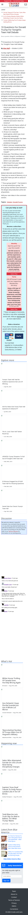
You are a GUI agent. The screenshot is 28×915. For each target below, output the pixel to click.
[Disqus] (14, 594)
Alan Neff (6, 48)
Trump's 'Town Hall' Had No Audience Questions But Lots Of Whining (12, 382)
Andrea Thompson (7, 797)
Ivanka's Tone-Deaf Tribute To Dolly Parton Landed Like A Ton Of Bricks (12, 790)
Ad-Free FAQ (21, 317)
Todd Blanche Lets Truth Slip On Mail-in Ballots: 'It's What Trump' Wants (10, 817)
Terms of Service (13, 531)
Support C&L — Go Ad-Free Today (14, 1)
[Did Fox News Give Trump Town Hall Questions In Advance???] (14, 397)
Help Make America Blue (12, 859)
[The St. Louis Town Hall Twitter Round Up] (14, 422)
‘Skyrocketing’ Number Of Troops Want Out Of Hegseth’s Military (12, 732)
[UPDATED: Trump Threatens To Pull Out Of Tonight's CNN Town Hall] (14, 447)
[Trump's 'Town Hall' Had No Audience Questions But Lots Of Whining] (14, 370)
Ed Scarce (4, 685)
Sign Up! (6, 880)
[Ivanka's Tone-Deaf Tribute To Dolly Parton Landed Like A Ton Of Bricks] (12, 779)
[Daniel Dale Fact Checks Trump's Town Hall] (14, 497)
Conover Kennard (6, 712)
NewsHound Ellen (6, 737)
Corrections (14, 909)
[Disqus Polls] (14, 554)
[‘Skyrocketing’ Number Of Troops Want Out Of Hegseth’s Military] (12, 722)
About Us (14, 894)
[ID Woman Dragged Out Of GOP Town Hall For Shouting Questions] (14, 472)
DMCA (14, 906)
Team (14, 891)
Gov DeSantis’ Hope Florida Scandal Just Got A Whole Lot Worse (10, 706)
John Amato (5, 823)
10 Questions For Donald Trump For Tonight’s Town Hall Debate (13, 30)
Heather (4, 770)
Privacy (14, 903)
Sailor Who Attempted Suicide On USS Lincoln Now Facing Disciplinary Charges (12, 763)
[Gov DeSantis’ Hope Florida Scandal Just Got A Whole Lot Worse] (12, 695)
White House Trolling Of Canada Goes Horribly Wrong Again (11, 680)
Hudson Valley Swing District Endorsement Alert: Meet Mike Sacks (14, 846)
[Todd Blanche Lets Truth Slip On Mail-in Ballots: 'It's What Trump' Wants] (12, 806)
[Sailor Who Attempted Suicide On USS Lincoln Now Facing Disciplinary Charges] (12, 752)
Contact (14, 897)
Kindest (9, 340)
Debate (9, 202)
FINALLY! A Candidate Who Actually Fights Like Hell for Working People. (15, 853)
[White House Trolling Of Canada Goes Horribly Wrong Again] (12, 670)
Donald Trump (18, 202)
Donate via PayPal (19, 336)
